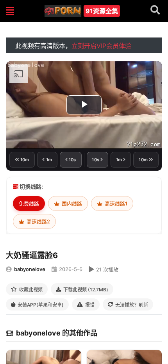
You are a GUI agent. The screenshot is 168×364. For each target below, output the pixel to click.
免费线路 (29, 203)
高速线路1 (115, 203)
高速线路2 (37, 221)
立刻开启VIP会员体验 (101, 46)
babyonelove (29, 269)
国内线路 (71, 203)
